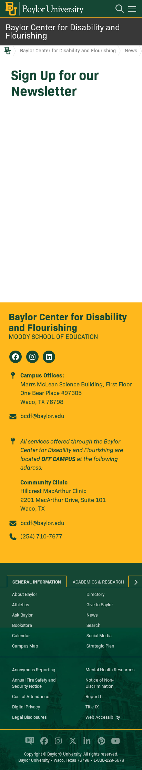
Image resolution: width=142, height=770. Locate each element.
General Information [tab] (36, 581)
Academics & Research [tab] (98, 581)
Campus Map (25, 645)
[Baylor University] (44, 8)
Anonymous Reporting (33, 669)
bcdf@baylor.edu (42, 415)
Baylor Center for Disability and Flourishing (63, 31)
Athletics (20, 604)
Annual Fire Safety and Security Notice (34, 682)
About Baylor (24, 594)
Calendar (21, 635)
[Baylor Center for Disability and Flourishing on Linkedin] (49, 357)
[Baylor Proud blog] (28, 744)
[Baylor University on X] (71, 744)
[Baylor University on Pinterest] (100, 744)
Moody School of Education (53, 336)
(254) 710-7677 (41, 536)
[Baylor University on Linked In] (86, 744)
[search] (116, 9)
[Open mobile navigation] (133, 10)
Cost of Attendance (30, 696)
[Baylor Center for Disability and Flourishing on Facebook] (15, 357)
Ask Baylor (22, 614)
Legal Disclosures (29, 717)
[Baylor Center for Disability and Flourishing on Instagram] (32, 357)
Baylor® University (64, 754)
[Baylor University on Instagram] (57, 744)
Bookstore (22, 625)
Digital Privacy (26, 706)
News (131, 50)
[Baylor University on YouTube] (113, 744)
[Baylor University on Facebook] (43, 744)
